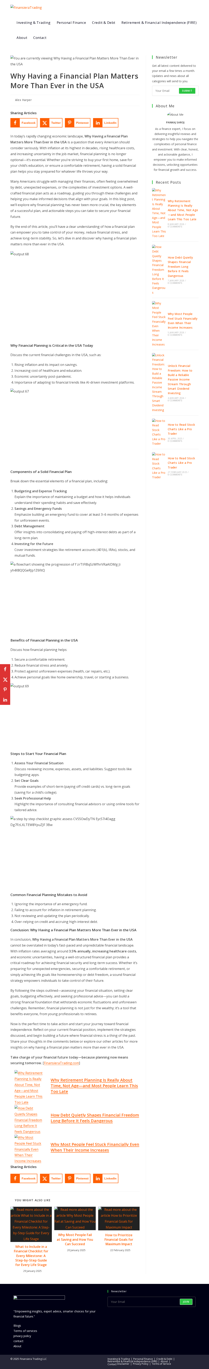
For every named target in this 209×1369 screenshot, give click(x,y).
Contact (112, 1364)
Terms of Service (161, 1364)
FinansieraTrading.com (61, 1063)
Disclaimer (123, 1364)
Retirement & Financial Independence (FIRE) (132, 1361)
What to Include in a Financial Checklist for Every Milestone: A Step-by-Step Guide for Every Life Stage (31, 1255)
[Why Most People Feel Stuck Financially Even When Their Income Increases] (159, 324)
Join (186, 1301)
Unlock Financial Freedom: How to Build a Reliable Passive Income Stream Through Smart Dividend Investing (180, 379)
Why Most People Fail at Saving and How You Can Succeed (75, 1239)
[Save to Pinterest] (5, 689)
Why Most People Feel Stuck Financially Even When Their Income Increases (95, 1147)
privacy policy (22, 1336)
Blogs (17, 1325)
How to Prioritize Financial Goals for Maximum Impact (118, 1239)
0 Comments (175, 226)
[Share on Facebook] (5, 669)
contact (18, 1341)
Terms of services (25, 1331)
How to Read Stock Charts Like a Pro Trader (181, 429)
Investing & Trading (119, 1359)
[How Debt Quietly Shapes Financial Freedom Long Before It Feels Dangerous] (159, 270)
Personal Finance (143, 1359)
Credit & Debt (164, 1359)
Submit (187, 90)
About (17, 1346)
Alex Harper (23, 100)
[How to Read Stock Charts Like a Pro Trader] (159, 432)
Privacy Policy (140, 1364)
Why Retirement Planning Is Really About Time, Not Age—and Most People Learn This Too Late (94, 1085)
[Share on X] (5, 679)
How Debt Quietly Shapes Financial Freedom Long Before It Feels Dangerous (95, 1117)
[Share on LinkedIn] (5, 700)
